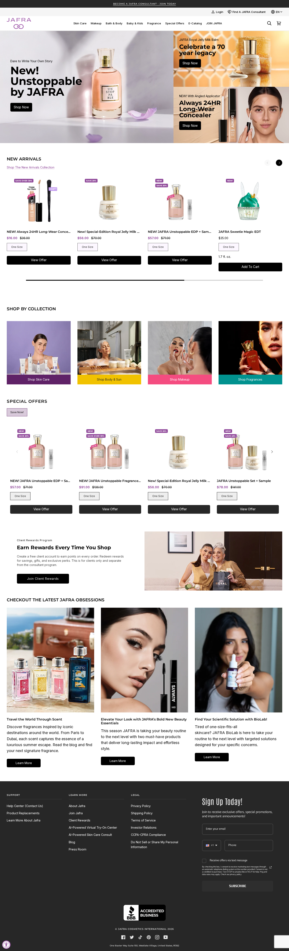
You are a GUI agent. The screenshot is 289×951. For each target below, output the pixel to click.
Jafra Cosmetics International (142, 929)
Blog (72, 842)
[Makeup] (180, 349)
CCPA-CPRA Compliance (148, 834)
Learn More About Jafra (23, 820)
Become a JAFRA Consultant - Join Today (144, 3)
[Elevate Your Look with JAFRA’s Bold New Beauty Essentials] (144, 660)
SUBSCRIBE (237, 886)
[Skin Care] (39, 349)
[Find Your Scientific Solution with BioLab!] (238, 660)
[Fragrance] (250, 349)
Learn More (24, 763)
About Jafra (77, 806)
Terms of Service (143, 820)
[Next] (279, 163)
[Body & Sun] (109, 349)
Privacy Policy (141, 806)
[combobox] (211, 845)
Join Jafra (76, 813)
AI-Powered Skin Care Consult (90, 834)
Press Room (77, 849)
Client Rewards (79, 820)
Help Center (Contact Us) (25, 806)
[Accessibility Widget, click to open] (6, 944)
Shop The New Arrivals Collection (30, 167)
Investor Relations (144, 827)
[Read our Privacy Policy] (270, 867)
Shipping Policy (142, 813)
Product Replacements (23, 813)
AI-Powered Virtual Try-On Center (93, 827)
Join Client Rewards (43, 578)
